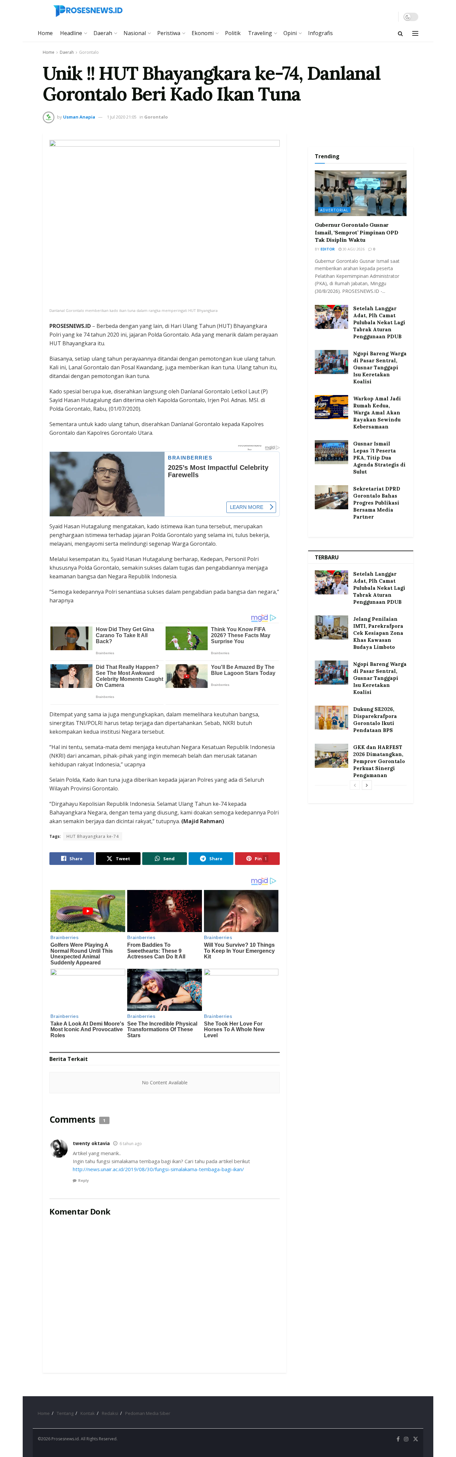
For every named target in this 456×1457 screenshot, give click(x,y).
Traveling (260, 33)
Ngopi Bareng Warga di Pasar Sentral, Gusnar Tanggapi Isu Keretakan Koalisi (380, 367)
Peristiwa (168, 33)
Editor (327, 248)
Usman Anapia (79, 117)
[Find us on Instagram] (406, 1439)
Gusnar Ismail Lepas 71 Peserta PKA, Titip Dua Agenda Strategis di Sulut (379, 457)
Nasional (135, 33)
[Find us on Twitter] (415, 1439)
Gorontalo (89, 52)
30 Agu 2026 (353, 248)
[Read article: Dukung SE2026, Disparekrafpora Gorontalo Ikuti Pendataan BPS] (331, 718)
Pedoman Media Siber (147, 1413)
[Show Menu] (415, 33)
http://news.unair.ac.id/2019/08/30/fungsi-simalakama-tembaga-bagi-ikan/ (158, 1169)
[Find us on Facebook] (398, 1439)
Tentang (65, 1413)
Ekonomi (203, 33)
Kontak (87, 1413)
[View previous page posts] (355, 785)
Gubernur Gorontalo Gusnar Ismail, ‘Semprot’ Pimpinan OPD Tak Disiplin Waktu (356, 232)
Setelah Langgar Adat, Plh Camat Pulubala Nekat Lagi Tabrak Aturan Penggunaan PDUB (379, 322)
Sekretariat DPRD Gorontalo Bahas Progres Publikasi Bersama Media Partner (376, 503)
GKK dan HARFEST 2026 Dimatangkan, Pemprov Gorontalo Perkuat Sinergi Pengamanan (379, 761)
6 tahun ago (131, 1143)
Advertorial (334, 209)
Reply (83, 1180)
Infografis (320, 33)
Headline (71, 33)
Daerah (102, 33)
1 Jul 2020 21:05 (122, 117)
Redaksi (110, 1413)
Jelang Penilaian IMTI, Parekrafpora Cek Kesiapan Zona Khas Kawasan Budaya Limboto (378, 633)
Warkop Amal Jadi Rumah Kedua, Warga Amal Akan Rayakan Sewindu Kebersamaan (377, 412)
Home (45, 33)
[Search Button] (400, 33)
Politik (233, 33)
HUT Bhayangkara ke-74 (92, 836)
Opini (290, 33)
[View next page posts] (367, 785)
